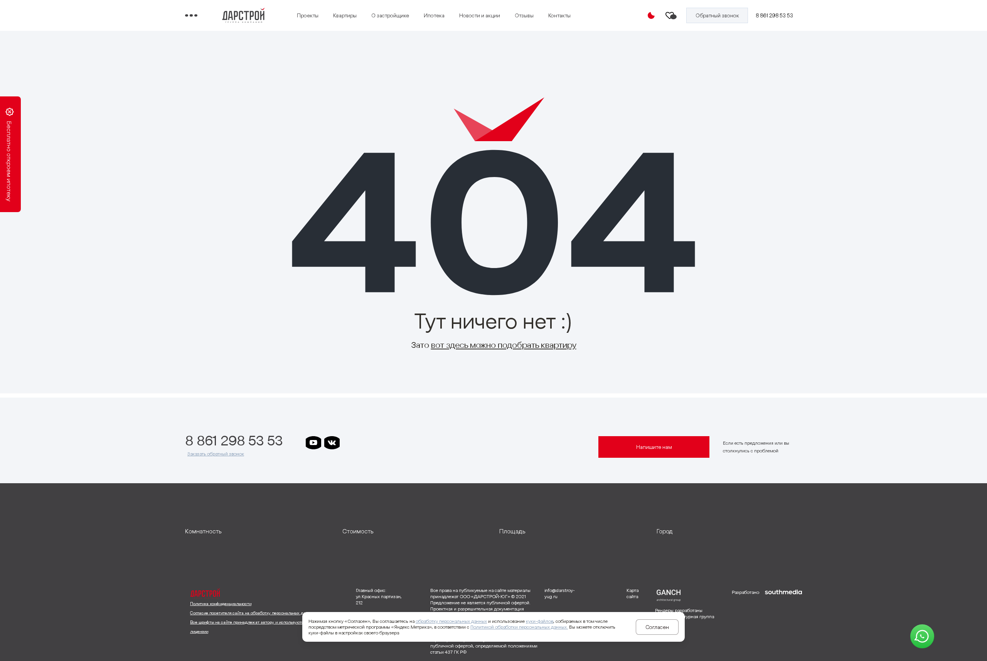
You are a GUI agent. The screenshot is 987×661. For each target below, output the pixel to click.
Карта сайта (632, 593)
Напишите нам (654, 446)
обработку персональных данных (451, 621)
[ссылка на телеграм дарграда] (369, 442)
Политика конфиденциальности (220, 603)
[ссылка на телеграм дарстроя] (350, 442)
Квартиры (345, 15)
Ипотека (434, 15)
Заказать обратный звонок (215, 454)
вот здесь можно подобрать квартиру (503, 344)
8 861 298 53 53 (774, 15)
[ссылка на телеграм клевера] (387, 442)
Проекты (307, 15)
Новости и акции (479, 15)
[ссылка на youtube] (313, 442)
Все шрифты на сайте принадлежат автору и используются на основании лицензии (261, 626)
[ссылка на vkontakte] (332, 442)
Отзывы (524, 15)
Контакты (559, 15)
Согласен (657, 627)
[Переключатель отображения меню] (191, 15)
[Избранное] (670, 15)
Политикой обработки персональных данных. (519, 627)
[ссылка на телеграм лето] (424, 442)
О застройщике (390, 15)
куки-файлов (539, 621)
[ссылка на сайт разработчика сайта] (783, 621)
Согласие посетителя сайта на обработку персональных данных (252, 612)
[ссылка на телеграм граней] (406, 442)
